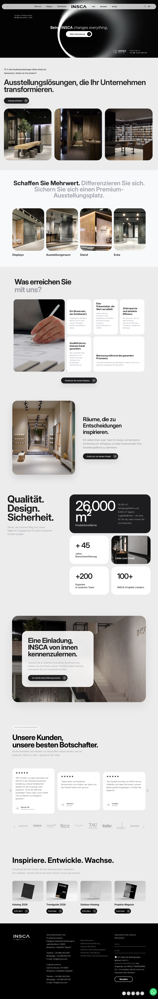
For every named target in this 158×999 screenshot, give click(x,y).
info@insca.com (60, 959)
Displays (49, 6)
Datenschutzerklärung (90, 943)
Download (52, 911)
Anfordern (18, 911)
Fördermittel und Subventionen (94, 956)
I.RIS (93, 7)
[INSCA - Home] (79, 6)
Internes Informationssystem (93, 949)
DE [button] (149, 6)
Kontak (114, 7)
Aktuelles (103, 7)
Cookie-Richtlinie (88, 946)
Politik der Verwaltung (90, 953)
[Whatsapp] (153, 992)
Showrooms (61, 6)
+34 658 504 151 (63, 956)
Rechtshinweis (86, 940)
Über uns (37, 6)
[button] (145, 6)
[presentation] (10, 790)
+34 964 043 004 (62, 953)
